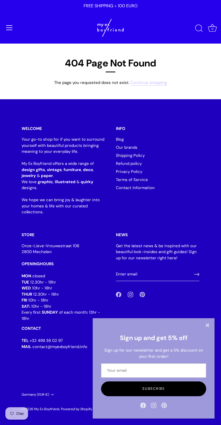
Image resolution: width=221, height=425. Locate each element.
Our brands (126, 147)
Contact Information (135, 187)
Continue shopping (148, 82)
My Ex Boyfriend (46, 409)
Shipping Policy (130, 155)
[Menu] (9, 28)
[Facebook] (143, 405)
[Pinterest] (164, 405)
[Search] (199, 28)
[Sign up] (196, 274)
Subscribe (153, 388)
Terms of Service (132, 179)
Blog (120, 139)
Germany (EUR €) (35, 394)
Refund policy (129, 163)
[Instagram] (153, 405)
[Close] (207, 325)
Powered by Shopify (76, 409)
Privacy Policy (129, 171)
